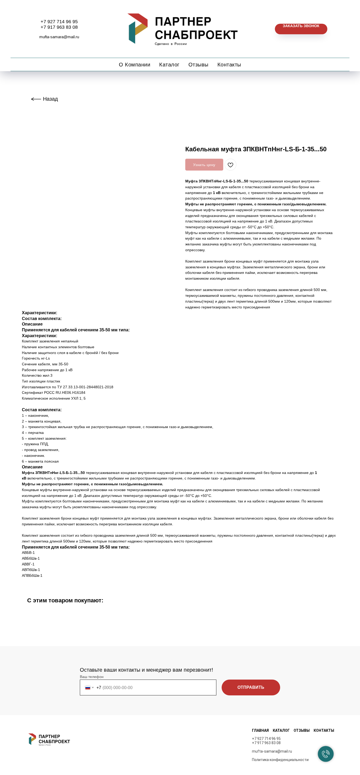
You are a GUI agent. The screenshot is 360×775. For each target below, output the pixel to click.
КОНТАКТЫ (324, 730)
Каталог (169, 64)
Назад (50, 99)
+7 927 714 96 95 (59, 21)
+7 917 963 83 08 (59, 27)
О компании (134, 64)
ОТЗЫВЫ (302, 730)
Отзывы (198, 64)
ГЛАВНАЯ (260, 730)
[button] (301, 29)
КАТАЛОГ (281, 730)
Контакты (229, 64)
